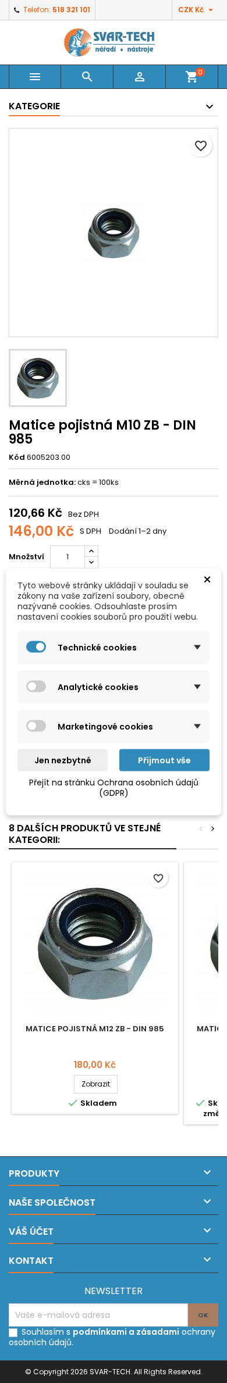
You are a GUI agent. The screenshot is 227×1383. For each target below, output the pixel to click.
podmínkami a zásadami (126, 1332)
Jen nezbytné (62, 760)
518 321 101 (71, 10)
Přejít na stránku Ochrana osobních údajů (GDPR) (113, 787)
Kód (17, 457)
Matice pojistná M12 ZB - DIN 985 (95, 1028)
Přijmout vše (164, 760)
